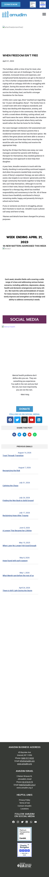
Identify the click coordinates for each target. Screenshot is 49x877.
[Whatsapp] (31, 822)
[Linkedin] (39, 420)
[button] (44, 14)
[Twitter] (17, 420)
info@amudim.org (27, 761)
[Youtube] (31, 420)
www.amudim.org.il (25, 788)
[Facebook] (10, 420)
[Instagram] (24, 420)
